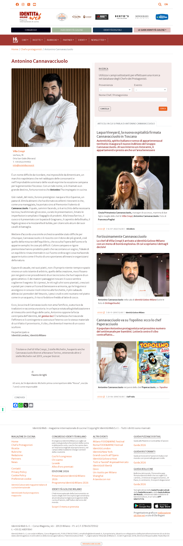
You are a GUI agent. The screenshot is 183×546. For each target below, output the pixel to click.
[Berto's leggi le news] (122, 17)
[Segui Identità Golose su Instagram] (23, 4)
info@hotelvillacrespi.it (23, 165)
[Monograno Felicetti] (142, 17)
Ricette (37, 40)
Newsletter (97, 40)
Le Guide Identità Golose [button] (151, 30)
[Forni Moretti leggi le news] (102, 17)
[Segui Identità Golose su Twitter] (29, 4)
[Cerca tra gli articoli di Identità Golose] (160, 4)
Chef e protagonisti (31, 49)
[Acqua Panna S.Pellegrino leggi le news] (62, 17)
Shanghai (98, 475)
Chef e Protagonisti (22, 445)
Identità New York (103, 451)
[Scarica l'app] (143, 506)
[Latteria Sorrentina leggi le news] (162, 17)
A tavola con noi (101, 479)
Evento (138, 85)
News (14, 462)
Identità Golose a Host (105, 458)
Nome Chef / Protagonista (113, 95)
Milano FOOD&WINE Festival (108, 441)
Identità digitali (113, 30)
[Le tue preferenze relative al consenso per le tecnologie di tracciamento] (2, 409)
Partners (16, 458)
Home (14, 49)
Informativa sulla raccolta (91, 544)
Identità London (102, 448)
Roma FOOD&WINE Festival (108, 445)
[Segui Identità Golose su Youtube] (34, 4)
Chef (24, 40)
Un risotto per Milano (105, 472)
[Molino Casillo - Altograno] (82, 16)
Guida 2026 (140, 445)
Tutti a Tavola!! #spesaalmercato (111, 462)
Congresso (31, 30)
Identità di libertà (102, 465)
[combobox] (133, 99)
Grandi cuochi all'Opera (105, 455)
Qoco (96, 469)
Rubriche (52, 40)
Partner (67, 40)
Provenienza (106, 85)
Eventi (81, 40)
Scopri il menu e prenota (65, 506)
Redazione (17, 455)
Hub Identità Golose (72, 30)
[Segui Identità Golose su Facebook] (17, 4)
